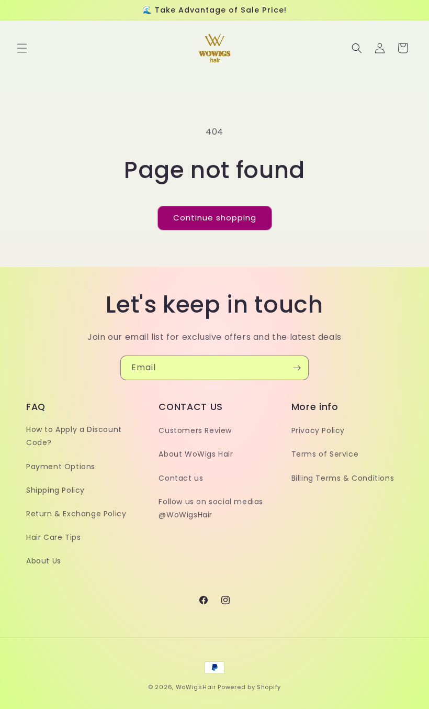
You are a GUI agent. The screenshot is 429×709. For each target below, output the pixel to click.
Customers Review (195, 430)
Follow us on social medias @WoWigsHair (211, 508)
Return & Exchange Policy (76, 513)
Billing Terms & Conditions (342, 478)
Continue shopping (214, 217)
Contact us (181, 478)
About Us (43, 561)
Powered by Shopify (249, 687)
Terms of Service (325, 454)
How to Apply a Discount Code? (74, 436)
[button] (21, 48)
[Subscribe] (296, 368)
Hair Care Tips (53, 537)
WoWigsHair (196, 687)
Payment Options (60, 466)
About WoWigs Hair (196, 454)
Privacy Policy (318, 430)
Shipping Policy (55, 490)
